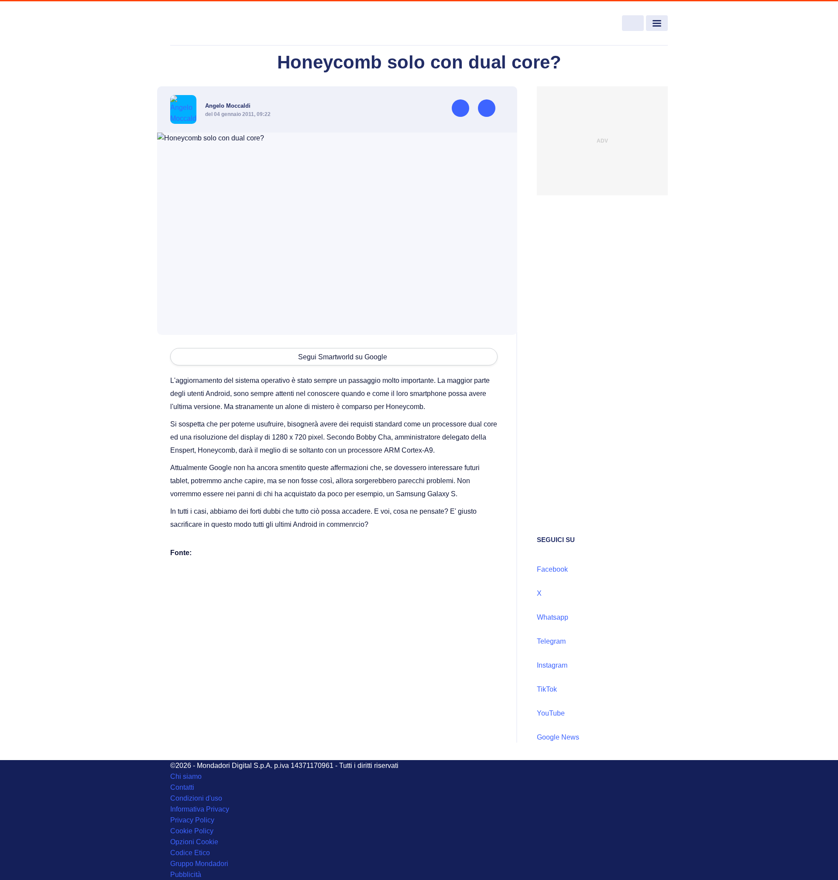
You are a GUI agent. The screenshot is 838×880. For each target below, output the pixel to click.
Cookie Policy (191, 831)
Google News (558, 737)
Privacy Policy (192, 820)
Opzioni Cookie (194, 842)
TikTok (547, 689)
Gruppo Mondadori (199, 863)
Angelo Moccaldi (228, 105)
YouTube (551, 713)
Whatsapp (552, 617)
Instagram (552, 665)
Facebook (552, 569)
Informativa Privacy (199, 809)
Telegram (551, 641)
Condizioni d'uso (196, 798)
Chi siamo (186, 776)
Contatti (182, 787)
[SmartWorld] (220, 23)
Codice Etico (190, 852)
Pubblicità (185, 874)
